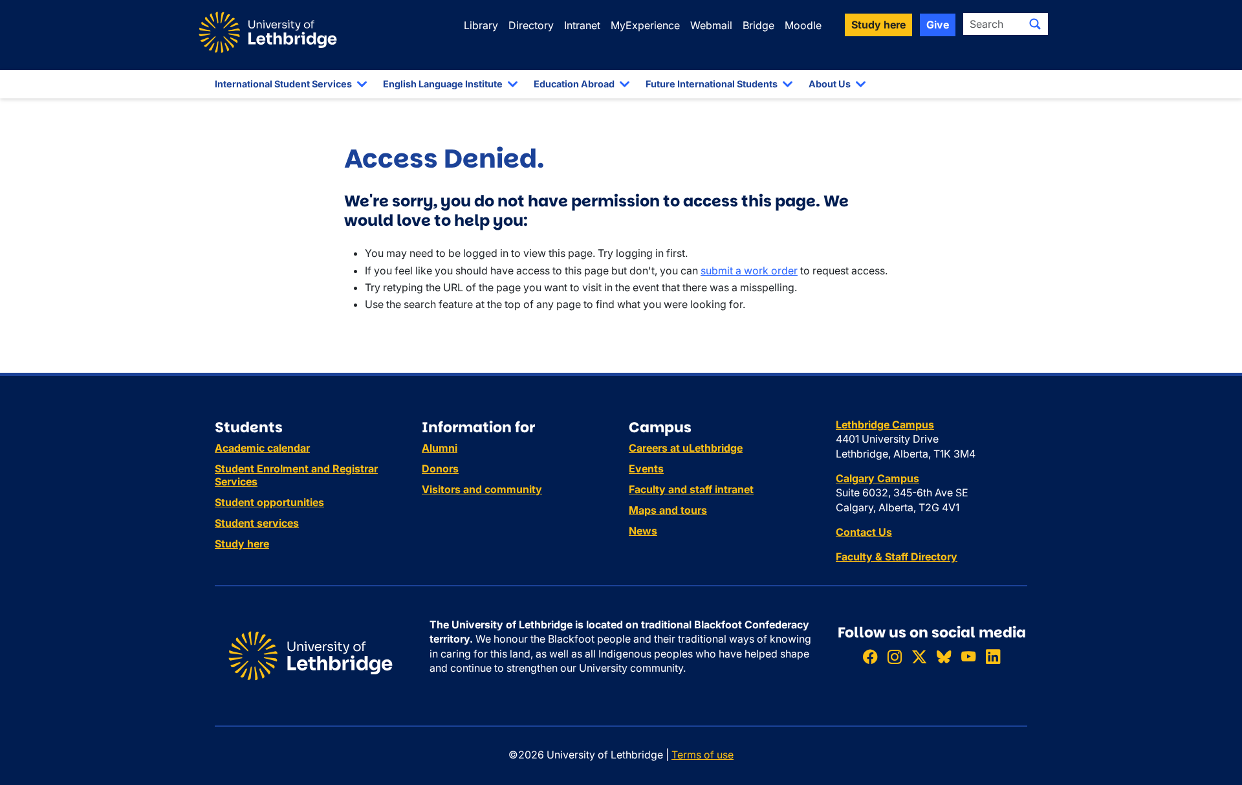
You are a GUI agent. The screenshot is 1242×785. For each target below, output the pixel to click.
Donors (440, 468)
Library (481, 25)
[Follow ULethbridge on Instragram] (894, 656)
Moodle (803, 25)
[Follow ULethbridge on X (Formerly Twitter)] (919, 656)
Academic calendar (262, 447)
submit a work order (749, 270)
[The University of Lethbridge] (310, 654)
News (643, 530)
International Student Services (283, 83)
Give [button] (937, 24)
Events (646, 468)
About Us (830, 83)
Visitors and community (482, 489)
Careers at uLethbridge (686, 447)
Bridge (758, 25)
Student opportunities (269, 502)
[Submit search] (1035, 24)
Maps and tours (668, 509)
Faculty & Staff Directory (896, 556)
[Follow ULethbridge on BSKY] (943, 656)
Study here (242, 543)
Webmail (711, 25)
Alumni (439, 447)
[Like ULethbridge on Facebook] (870, 656)
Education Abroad (574, 83)
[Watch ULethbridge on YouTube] (968, 656)
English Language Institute (443, 83)
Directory (531, 25)
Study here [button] (878, 24)
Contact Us (864, 531)
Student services (257, 522)
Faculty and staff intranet (691, 489)
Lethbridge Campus (885, 424)
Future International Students (712, 83)
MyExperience (645, 25)
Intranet (582, 25)
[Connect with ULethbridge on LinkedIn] (993, 656)
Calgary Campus (877, 478)
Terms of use (702, 754)
